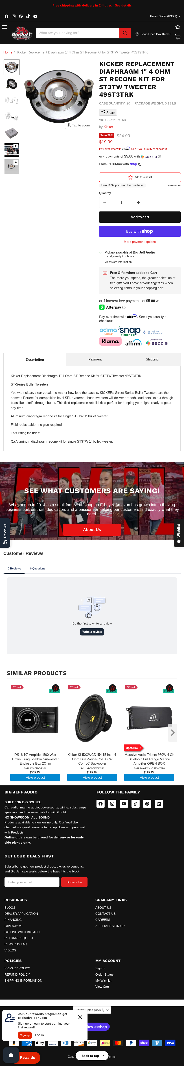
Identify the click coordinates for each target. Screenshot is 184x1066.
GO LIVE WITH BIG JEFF (22, 932)
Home (7, 52)
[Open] (11, 1055)
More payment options (140, 241)
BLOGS (9, 907)
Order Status (104, 974)
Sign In (100, 968)
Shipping (152, 359)
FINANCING (13, 919)
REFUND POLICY (17, 974)
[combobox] (77, 33)
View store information (118, 262)
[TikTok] (135, 804)
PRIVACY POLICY (17, 968)
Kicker (108, 127)
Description (35, 359)
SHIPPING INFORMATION (23, 980)
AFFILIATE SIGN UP (110, 926)
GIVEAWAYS (13, 926)
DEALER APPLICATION (21, 913)
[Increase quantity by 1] (138, 202)
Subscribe (74, 882)
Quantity (105, 193)
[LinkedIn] (159, 804)
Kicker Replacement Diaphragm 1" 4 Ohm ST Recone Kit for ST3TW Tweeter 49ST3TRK (92, 408)
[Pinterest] (147, 804)
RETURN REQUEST (18, 938)
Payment (95, 359)
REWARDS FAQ (15, 944)
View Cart (102, 986)
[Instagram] (112, 804)
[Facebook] (100, 804)
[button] (11, 67)
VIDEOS (10, 950)
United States (163, 16)
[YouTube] (124, 804)
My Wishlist (103, 980)
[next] (172, 733)
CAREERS (102, 919)
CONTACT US (105, 913)
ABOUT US (103, 907)
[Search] (125, 33)
